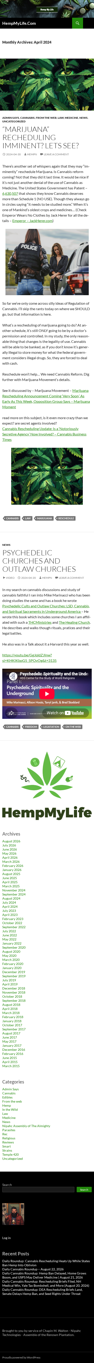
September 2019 (14, 976)
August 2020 (11, 951)
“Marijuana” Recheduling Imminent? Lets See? (40, 137)
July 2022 (9, 931)
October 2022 (12, 923)
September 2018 (14, 1000)
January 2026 (11, 870)
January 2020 (11, 968)
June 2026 (9, 849)
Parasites (8, 1130)
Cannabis (27, 117)
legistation (51, 726)
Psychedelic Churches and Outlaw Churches (39, 561)
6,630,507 (10, 193)
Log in (6, 1238)
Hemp (6, 1105)
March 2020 (11, 960)
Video (10, 577)
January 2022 (11, 943)
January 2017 (11, 1045)
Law (61, 117)
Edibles (7, 1097)
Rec (5, 1134)
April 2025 (10, 882)
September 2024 (14, 894)
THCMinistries (40, 622)
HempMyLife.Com (19, 23)
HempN (32, 154)
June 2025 (9, 878)
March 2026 (11, 861)
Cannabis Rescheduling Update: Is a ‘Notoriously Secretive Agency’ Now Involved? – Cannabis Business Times (44, 434)
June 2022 (9, 935)
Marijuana (44, 518)
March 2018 (11, 1013)
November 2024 (13, 890)
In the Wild (10, 1109)
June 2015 (9, 1058)
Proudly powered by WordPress (21, 1357)
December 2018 (13, 988)
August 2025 (11, 874)
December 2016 (13, 1049)
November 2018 (13, 992)
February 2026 (12, 866)
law (28, 518)
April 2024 (10, 906)
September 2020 (14, 947)
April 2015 (10, 1062)
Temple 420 (10, 1154)
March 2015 (11, 1066)
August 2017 (11, 1033)
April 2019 (10, 984)
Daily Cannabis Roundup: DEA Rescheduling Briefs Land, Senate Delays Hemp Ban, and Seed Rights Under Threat (42, 1292)
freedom (31, 726)
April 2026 (10, 857)
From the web (46, 117)
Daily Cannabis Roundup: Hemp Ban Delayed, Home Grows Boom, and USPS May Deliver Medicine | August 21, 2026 (44, 1275)
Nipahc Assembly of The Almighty (26, 1126)
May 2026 (9, 853)
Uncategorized (14, 121)
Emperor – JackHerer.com (32, 220)
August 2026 (11, 841)
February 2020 (12, 964)
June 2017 (9, 1037)
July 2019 (9, 980)
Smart (6, 1146)
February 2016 (12, 1054)
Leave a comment (56, 154)
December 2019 (13, 972)
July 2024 (9, 902)
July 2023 (9, 911)
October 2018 (12, 996)
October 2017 (12, 1025)
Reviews (8, 1142)
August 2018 (11, 1005)
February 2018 (12, 1017)
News (83, 117)
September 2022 (14, 927)
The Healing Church (74, 622)
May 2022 (9, 939)
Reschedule (66, 518)
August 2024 (11, 898)
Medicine (71, 117)
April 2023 (10, 915)
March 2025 (11, 886)
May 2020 (9, 955)
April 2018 (10, 1009)
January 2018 (11, 1021)
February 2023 (12, 919)
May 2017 (9, 1041)
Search (7, 1185)
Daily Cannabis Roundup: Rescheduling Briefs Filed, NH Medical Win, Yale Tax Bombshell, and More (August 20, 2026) (45, 1283)
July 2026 (9, 845)
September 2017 (14, 1029)
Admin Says (10, 117)
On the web (73, 726)
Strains (7, 1150)
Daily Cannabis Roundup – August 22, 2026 (33, 1269)
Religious (8, 1138)
